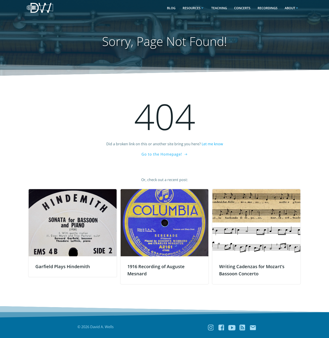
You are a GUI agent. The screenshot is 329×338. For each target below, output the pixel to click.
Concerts (242, 8)
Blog (171, 8)
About (290, 8)
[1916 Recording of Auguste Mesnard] (165, 222)
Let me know (212, 143)
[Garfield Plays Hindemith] (73, 222)
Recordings (268, 8)
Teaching (219, 8)
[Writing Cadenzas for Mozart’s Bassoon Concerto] (256, 222)
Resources (192, 8)
